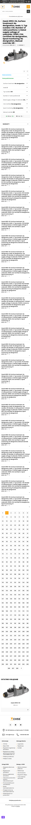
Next (27, 71)
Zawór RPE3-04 (15, 703)
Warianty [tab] (6, 124)
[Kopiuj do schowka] (15, 43)
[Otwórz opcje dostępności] (3, 817)
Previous (24, 71)
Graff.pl (18, 806)
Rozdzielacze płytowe (16, 16)
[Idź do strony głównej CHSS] (15, 719)
